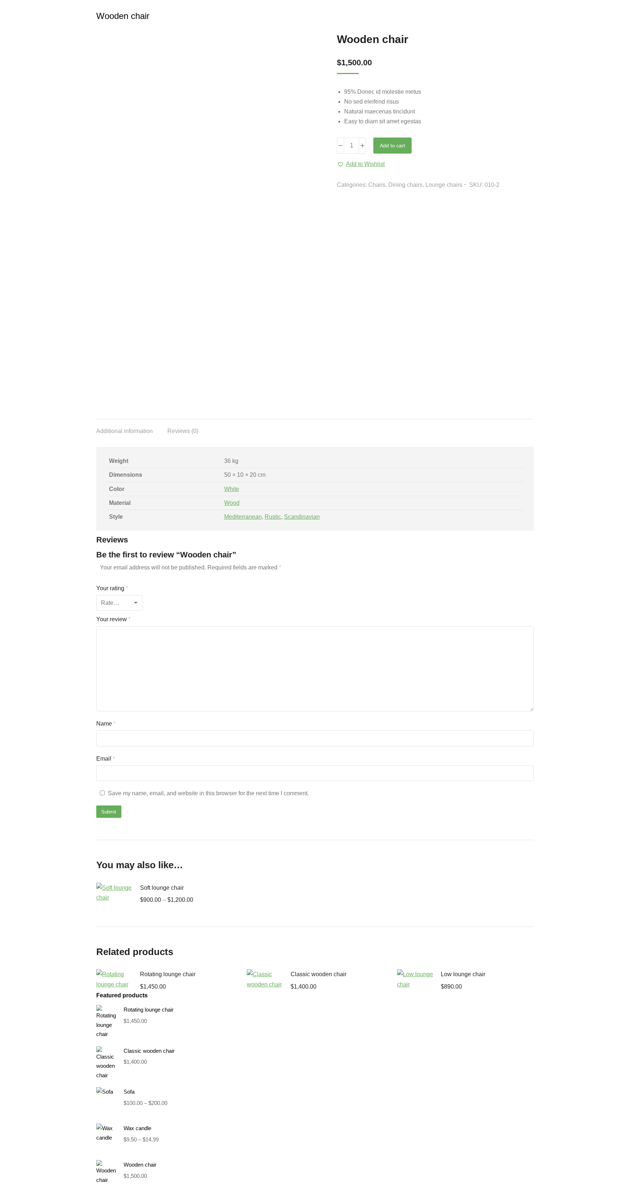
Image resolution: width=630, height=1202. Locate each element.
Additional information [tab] (124, 431)
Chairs (376, 185)
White (231, 489)
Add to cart (392, 145)
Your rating (112, 588)
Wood (232, 503)
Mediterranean (243, 517)
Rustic (273, 517)
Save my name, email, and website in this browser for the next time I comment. (208, 793)
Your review (113, 619)
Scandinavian (302, 517)
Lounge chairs (443, 185)
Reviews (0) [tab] (182, 431)
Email (105, 758)
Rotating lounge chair (167, 974)
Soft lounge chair (162, 888)
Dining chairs (405, 185)
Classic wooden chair (318, 974)
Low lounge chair (463, 974)
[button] (361, 164)
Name (106, 723)
